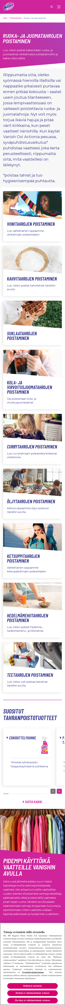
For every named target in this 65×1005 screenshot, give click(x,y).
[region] (32, 964)
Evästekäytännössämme (33, 972)
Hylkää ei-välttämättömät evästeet (32, 993)
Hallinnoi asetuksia (32, 986)
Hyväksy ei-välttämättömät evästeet (32, 1000)
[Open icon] (52, 7)
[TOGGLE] (59, 7)
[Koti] (8, 6)
